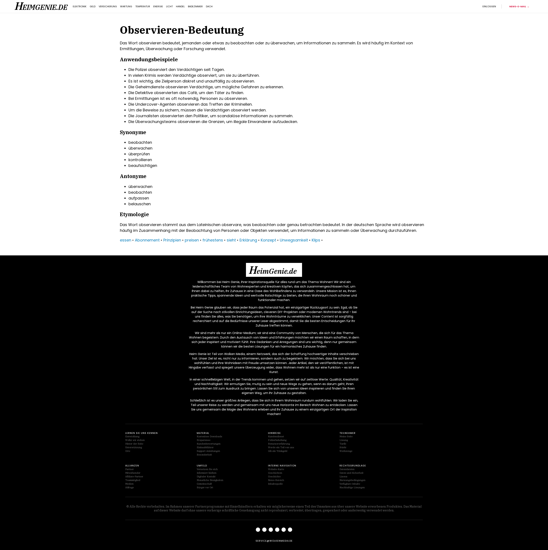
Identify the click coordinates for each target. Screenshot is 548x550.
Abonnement (147, 240)
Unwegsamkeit (294, 240)
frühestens (213, 240)
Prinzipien (172, 240)
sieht (231, 240)
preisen (192, 240)
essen (125, 240)
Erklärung (248, 240)
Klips (316, 240)
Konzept (268, 240)
